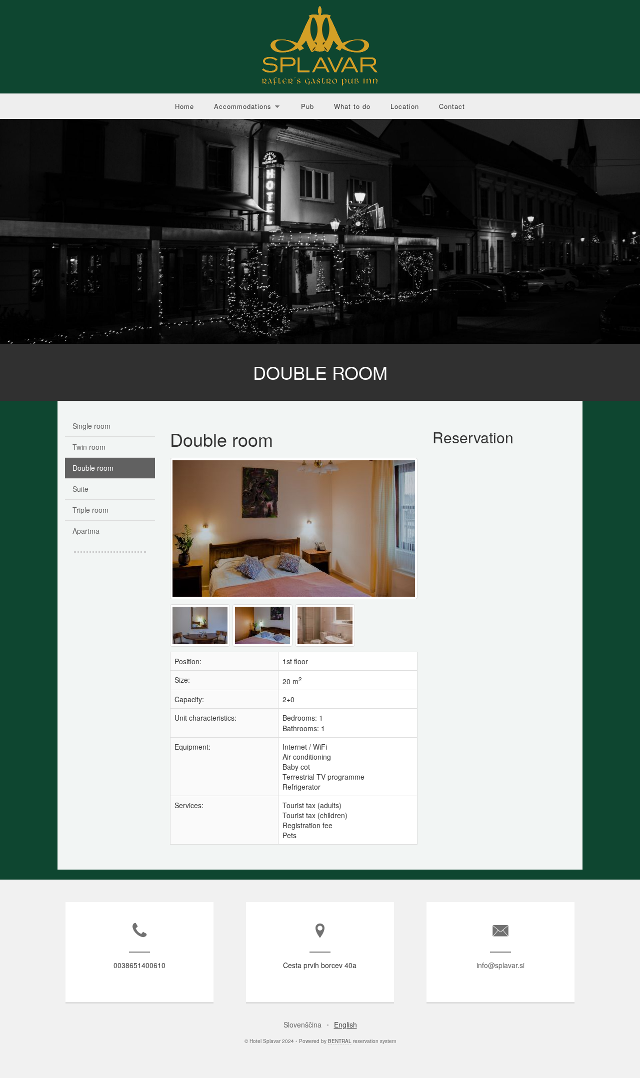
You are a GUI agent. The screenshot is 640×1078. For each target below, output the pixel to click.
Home (184, 106)
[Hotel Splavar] (263, 646)
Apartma (86, 531)
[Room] (295, 599)
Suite (80, 489)
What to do (352, 106)
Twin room (89, 447)
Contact (452, 106)
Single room (91, 426)
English (345, 1025)
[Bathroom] (326, 646)
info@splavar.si (500, 965)
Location (404, 106)
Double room (93, 468)
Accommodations (243, 106)
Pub (307, 106)
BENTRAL (340, 1041)
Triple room (90, 510)
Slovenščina (303, 1025)
